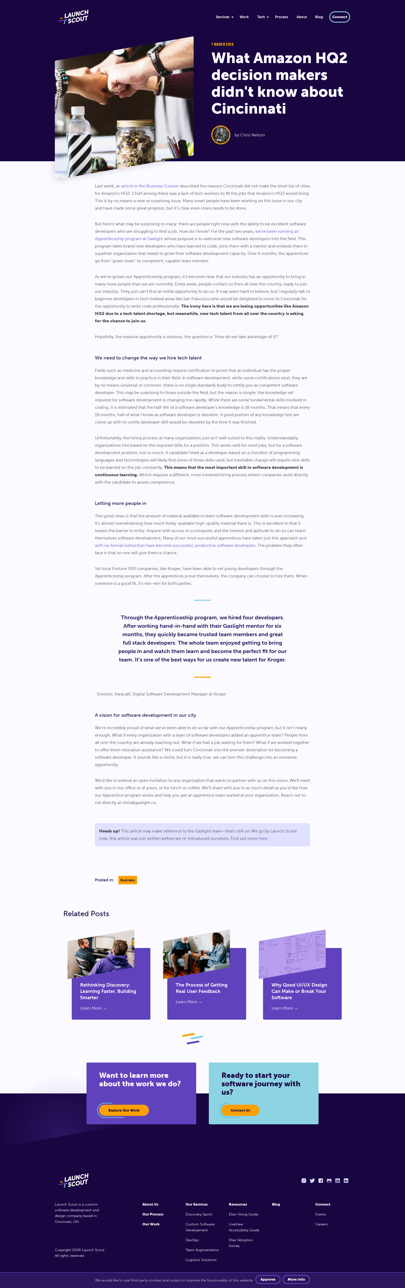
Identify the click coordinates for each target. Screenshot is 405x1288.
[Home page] (82, 1180)
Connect (339, 17)
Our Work (150, 1224)
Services (223, 17)
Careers (321, 1224)
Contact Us (240, 1110)
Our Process (152, 1214)
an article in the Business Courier (147, 185)
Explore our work (124, 1110)
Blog (319, 17)
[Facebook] (320, 1180)
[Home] (130, 17)
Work (244, 17)
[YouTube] (337, 1180)
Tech (261, 17)
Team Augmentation (202, 1250)
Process (281, 17)
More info (296, 1279)
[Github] (329, 1180)
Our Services (197, 1204)
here (263, 838)
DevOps (192, 1240)
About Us (150, 1204)
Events (320, 1214)
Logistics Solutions (201, 1260)
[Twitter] (312, 1180)
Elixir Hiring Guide (243, 1214)
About (302, 17)
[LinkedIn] (346, 1180)
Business (127, 880)
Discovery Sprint (199, 1214)
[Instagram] (304, 1180)
